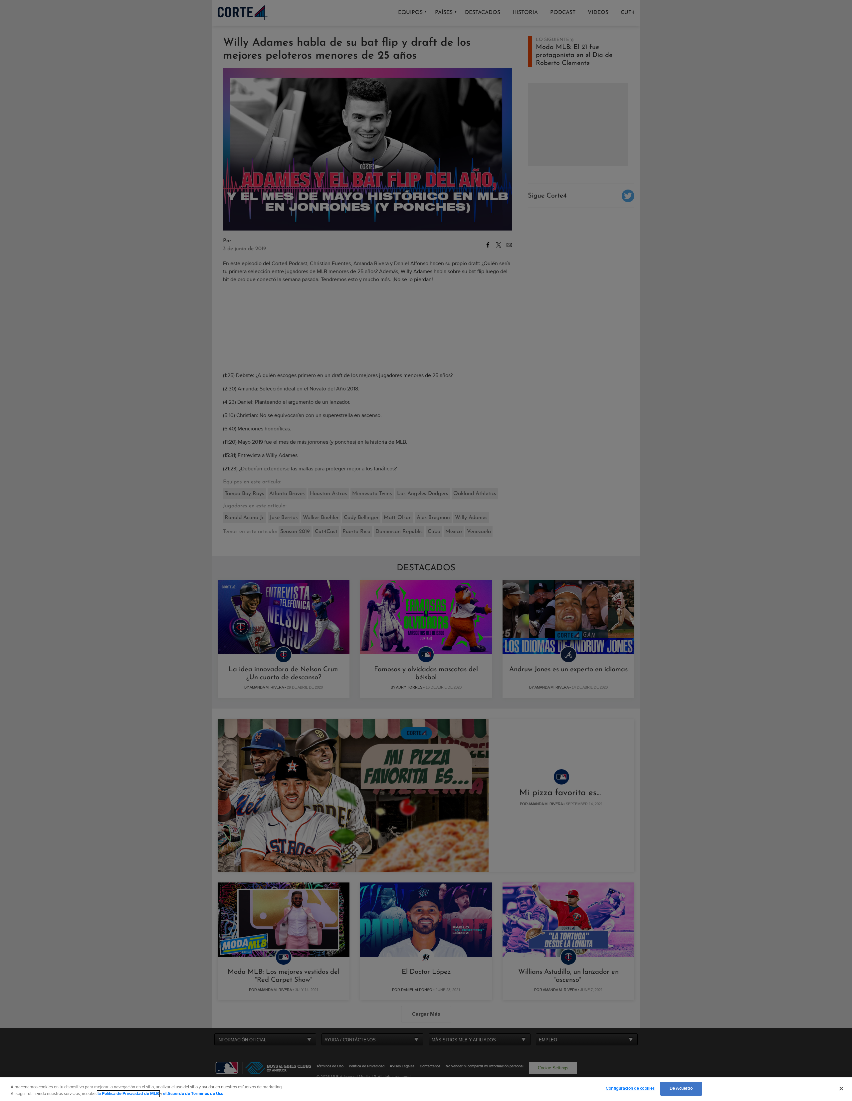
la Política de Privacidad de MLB (128, 1093)
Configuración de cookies (630, 1088)
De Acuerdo (681, 1088)
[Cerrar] (841, 1088)
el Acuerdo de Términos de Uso (193, 1093)
